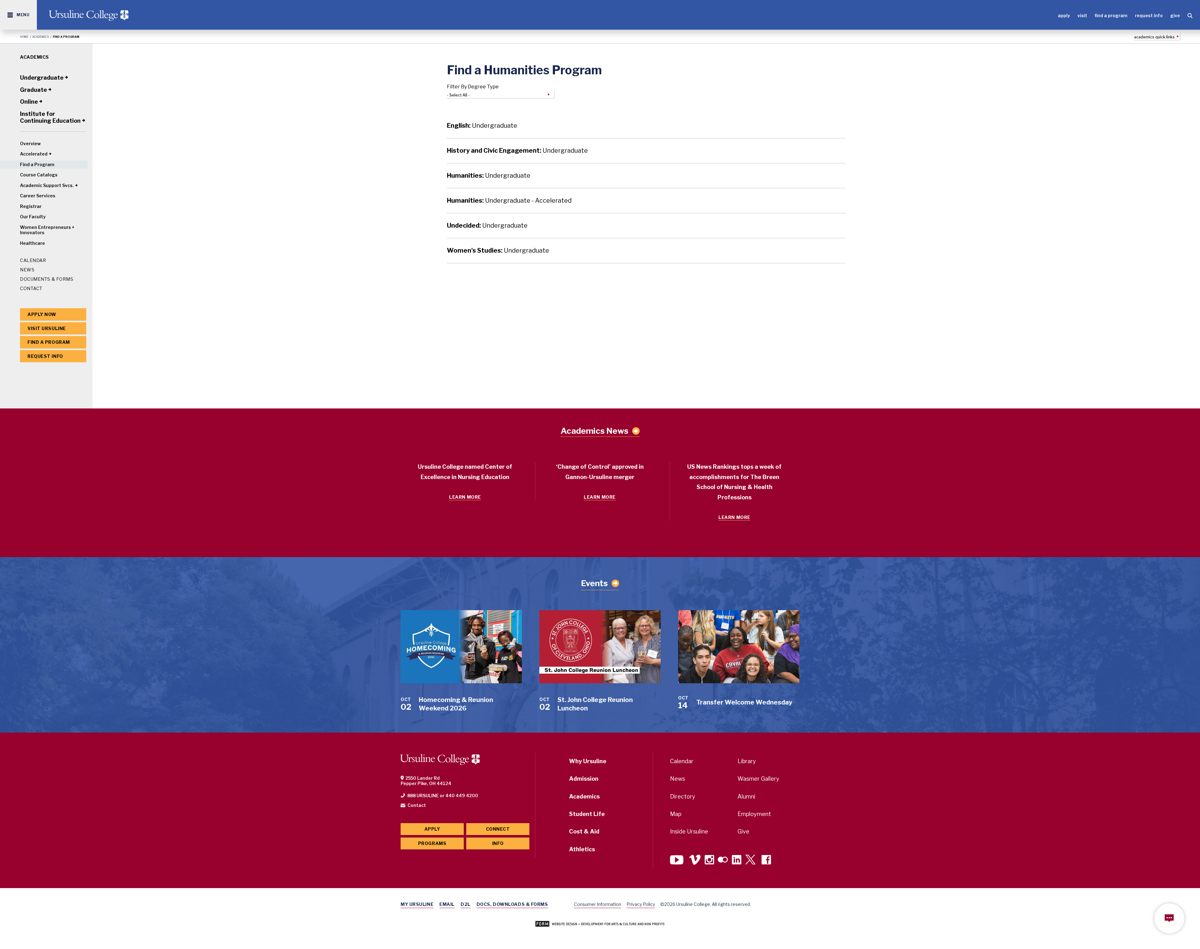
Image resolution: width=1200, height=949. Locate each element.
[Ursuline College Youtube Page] (677, 860)
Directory (682, 796)
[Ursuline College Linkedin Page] (736, 860)
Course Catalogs (39, 174)
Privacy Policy (641, 904)
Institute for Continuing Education (50, 117)
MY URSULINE (417, 904)
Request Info (1149, 15)
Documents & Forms (46, 279)
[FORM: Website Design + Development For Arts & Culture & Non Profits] (600, 924)
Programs (432, 843)
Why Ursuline (587, 761)
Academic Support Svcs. (47, 185)
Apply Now (42, 314)
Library (747, 761)
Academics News (594, 431)
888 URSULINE (423, 795)
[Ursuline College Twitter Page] (751, 860)
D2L (466, 904)
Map (675, 814)
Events (594, 583)
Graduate (33, 89)
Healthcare (32, 243)
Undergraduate (41, 77)
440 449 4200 (461, 795)
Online (29, 101)
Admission (583, 778)
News (27, 269)
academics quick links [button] (1154, 37)
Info (497, 843)
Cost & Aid (584, 831)
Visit (1082, 15)
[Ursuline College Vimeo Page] (695, 860)
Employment (754, 814)
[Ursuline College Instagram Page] (709, 860)
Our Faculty (33, 216)
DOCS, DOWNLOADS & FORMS (512, 904)
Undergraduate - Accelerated (509, 200)
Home (24, 36)
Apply (1064, 15)
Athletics (582, 849)
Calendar (33, 260)
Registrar (31, 206)
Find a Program (1111, 15)
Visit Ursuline (47, 328)
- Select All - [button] (458, 95)
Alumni (746, 796)
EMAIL (447, 904)
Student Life (587, 814)
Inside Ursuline (689, 831)
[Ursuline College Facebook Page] (766, 860)
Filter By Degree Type (473, 87)
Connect (498, 829)
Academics (40, 36)
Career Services (37, 195)
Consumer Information (597, 904)
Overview (30, 143)
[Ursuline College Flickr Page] (723, 860)
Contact (31, 288)
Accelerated (34, 153)
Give (1175, 15)
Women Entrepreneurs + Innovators (47, 230)
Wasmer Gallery (758, 778)
